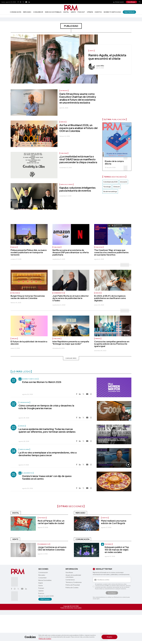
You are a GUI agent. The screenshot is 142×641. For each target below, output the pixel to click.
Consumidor (38, 12)
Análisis (97, 293)
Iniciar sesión (119, 2)
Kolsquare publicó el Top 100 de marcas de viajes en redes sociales (117, 550)
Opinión (90, 12)
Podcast (81, 12)
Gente (73, 12)
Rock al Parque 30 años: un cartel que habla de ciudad (51, 522)
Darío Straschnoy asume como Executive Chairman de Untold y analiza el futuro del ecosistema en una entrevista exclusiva (77, 98)
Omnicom (116, 187)
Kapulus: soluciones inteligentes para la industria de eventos (77, 189)
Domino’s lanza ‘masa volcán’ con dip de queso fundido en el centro (47, 477)
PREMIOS (97, 338)
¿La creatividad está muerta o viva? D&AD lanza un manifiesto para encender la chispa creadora (78, 159)
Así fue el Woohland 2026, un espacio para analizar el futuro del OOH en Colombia (78, 128)
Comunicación (15, 12)
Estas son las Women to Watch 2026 (41, 382)
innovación (123, 182)
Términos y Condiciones (74, 582)
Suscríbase (131, 2)
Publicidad (63, 153)
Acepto (109, 637)
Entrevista (63, 90)
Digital (66, 12)
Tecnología (107, 187)
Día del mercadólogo (110, 192)
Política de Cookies (45, 639)
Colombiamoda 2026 (110, 182)
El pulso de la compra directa (114, 162)
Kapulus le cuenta (66, 184)
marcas (62, 122)
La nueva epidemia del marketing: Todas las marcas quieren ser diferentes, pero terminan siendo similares (47, 430)
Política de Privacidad (73, 585)
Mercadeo (27, 12)
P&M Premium (129, 12)
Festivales (42, 518)
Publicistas (98, 247)
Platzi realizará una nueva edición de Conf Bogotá (113, 522)
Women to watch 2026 (112, 12)
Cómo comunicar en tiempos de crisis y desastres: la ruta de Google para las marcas (46, 407)
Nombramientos (59, 293)
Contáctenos (70, 580)
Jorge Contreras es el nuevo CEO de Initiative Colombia (52, 548)
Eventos (98, 12)
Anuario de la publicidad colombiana (73, 576)
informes (108, 544)
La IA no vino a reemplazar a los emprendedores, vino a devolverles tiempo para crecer (48, 454)
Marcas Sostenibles (53, 12)
